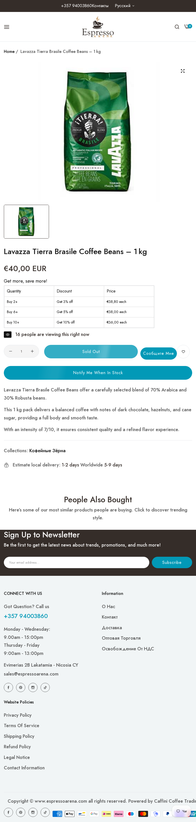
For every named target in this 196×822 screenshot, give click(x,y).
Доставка (112, 627)
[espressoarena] (98, 27)
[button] (183, 351)
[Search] (177, 27)
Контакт (110, 617)
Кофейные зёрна (47, 450)
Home (9, 51)
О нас (108, 606)
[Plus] (32, 351)
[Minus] (10, 351)
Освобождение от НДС (128, 648)
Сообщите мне (158, 353)
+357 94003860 (26, 616)
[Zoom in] (182, 71)
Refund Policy (17, 746)
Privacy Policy (18, 715)
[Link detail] (9, 687)
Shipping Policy (19, 736)
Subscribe (172, 562)
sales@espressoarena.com (31, 674)
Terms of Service (21, 725)
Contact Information (24, 768)
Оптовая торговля (121, 638)
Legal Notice (17, 757)
